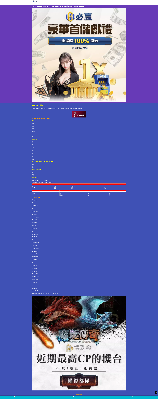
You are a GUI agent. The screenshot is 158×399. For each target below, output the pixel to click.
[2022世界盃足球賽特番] (79, 343)
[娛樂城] (34, 1)
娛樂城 (78, 394)
